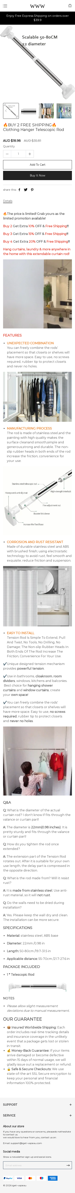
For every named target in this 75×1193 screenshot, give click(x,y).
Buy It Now (37, 175)
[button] (69, 111)
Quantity (9, 146)
